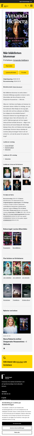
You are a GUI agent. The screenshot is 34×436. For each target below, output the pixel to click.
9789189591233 (7, 220)
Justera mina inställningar (17, 428)
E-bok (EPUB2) (9, 146)
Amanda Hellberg (21, 60)
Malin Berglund (17, 87)
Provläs (23, 72)
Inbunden (8, 150)
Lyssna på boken (11, 72)
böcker (20, 362)
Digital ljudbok (9, 148)
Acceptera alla (17, 423)
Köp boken (9, 66)
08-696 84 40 (6, 394)
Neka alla (17, 432)
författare (7, 364)
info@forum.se (6, 400)
